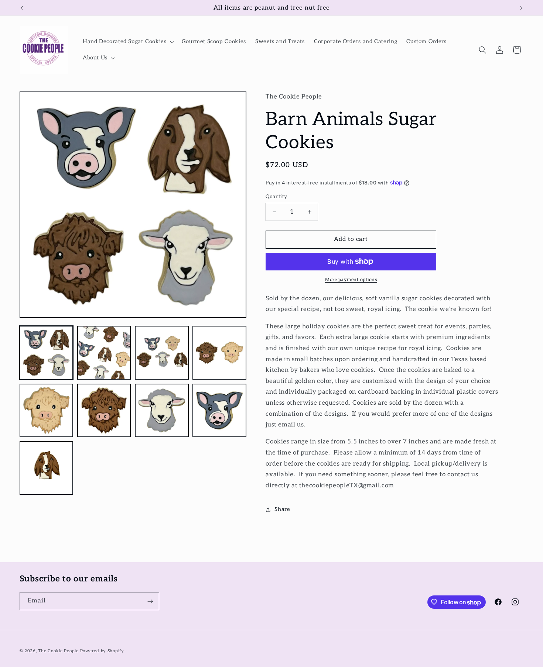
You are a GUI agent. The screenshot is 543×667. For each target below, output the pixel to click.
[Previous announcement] (22, 7)
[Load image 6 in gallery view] (104, 411)
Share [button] (282, 509)
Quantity (276, 197)
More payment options (351, 280)
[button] (127, 42)
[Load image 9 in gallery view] (47, 468)
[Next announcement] (521, 7)
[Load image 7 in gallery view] (162, 411)
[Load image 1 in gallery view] (47, 353)
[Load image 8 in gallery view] (219, 411)
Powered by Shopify (102, 651)
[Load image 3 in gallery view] (162, 353)
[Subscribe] (149, 601)
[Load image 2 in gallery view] (104, 353)
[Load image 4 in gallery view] (219, 353)
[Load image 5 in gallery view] (47, 411)
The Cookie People (58, 651)
